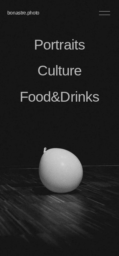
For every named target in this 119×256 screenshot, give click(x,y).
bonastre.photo (23, 12)
